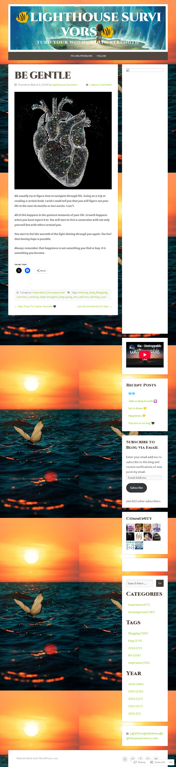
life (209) (134, 655)
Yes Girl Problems (81, 56)
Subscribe (136, 487)
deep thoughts (49, 297)
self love (84, 297)
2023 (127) (135, 706)
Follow (101, 56)
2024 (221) (135, 698)
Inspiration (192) (139, 662)
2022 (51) (134, 713)
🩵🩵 (131, 393)
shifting (95, 297)
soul (103, 297)
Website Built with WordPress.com (37, 758)
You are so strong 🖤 (141, 423)
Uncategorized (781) (141, 612)
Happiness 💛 (137, 415)
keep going (66, 297)
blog (92, 292)
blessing (83, 292)
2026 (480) (136, 684)
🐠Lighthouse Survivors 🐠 (88, 24)
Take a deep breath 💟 (142, 401)
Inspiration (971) (139, 604)
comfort (21, 297)
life (76, 297)
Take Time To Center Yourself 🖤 (36, 306)
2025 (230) (135, 691)
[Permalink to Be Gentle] (63, 140)
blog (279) (135, 640)
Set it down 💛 (137, 408)
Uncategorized (56, 292)
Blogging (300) (138, 633)
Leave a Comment (101, 84)
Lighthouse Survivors (65, 84)
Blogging (101, 292)
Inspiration (39, 292)
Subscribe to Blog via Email (142, 444)
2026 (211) (135, 648)
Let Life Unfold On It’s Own (93, 306)
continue (33, 297)
